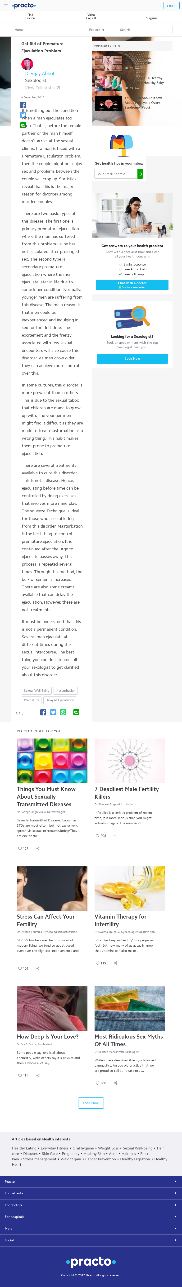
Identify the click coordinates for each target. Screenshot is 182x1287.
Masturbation (66, 691)
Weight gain (71, 1159)
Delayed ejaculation (60, 700)
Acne (113, 1153)
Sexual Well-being (37, 691)
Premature (31, 700)
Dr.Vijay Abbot (40, 73)
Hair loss (129, 1153)
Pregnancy (70, 1153)
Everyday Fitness (54, 1148)
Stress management (39, 1159)
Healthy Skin (94, 1153)
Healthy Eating (24, 1148)
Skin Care (50, 1153)
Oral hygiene (83, 1148)
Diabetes (30, 1153)
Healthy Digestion (135, 1159)
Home (19, 30)
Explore (94, 30)
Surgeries (151, 18)
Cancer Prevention (100, 1159)
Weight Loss (108, 1148)
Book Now (132, 359)
